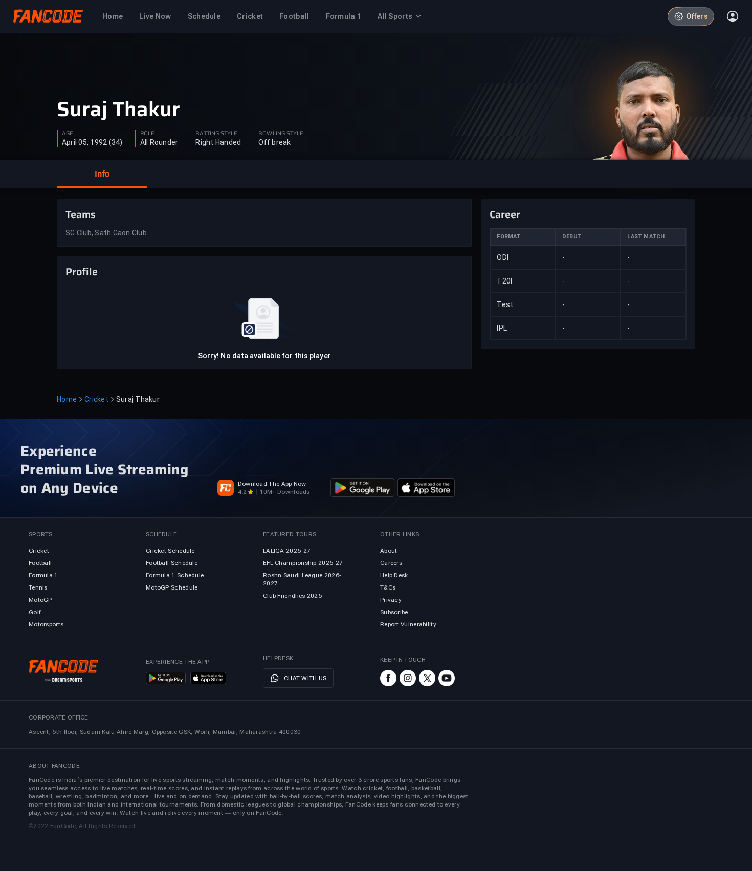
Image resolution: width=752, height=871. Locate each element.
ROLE (147, 133)
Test (505, 304)
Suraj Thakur (118, 109)
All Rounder (159, 142)
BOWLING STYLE (280, 133)
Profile (81, 272)
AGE (67, 133)
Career (505, 214)
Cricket (96, 399)
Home (67, 399)
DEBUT (572, 236)
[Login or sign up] (732, 16)
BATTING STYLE (216, 133)
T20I (504, 281)
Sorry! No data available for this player (264, 356)
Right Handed (218, 142)
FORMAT (508, 236)
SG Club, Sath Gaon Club (106, 233)
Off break (274, 142)
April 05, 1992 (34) (92, 142)
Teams (80, 214)
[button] (102, 174)
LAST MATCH (646, 236)
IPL (502, 328)
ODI (502, 257)
